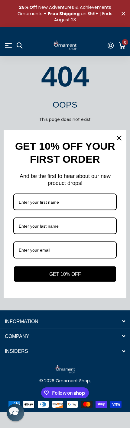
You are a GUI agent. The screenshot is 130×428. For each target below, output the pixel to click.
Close (123, 13)
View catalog (8, 45)
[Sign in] (110, 45)
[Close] (119, 138)
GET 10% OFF (65, 273)
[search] (19, 45)
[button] (15, 412)
